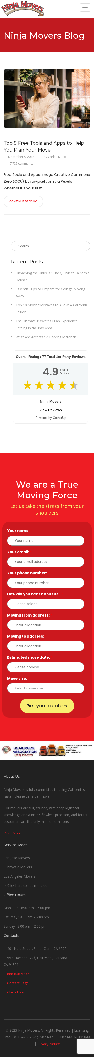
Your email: (19, 551)
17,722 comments (20, 163)
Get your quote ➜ (47, 705)
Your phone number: (28, 573)
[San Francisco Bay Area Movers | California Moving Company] (22, 9)
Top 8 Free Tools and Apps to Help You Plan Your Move (44, 146)
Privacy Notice (48, 1043)
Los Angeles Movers (19, 876)
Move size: (18, 678)
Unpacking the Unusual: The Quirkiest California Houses (52, 276)
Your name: (19, 530)
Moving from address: (29, 615)
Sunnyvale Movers (18, 867)
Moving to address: (27, 636)
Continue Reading (23, 201)
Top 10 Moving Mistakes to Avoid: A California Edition (52, 308)
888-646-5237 (18, 973)
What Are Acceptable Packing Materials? (47, 337)
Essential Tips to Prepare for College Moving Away (50, 292)
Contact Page (17, 983)
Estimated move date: (29, 657)
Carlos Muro (57, 156)
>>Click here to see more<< (25, 885)
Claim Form (16, 992)
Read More (12, 833)
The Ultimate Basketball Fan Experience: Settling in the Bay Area (47, 324)
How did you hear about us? (35, 594)
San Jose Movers (17, 858)
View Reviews (51, 410)
